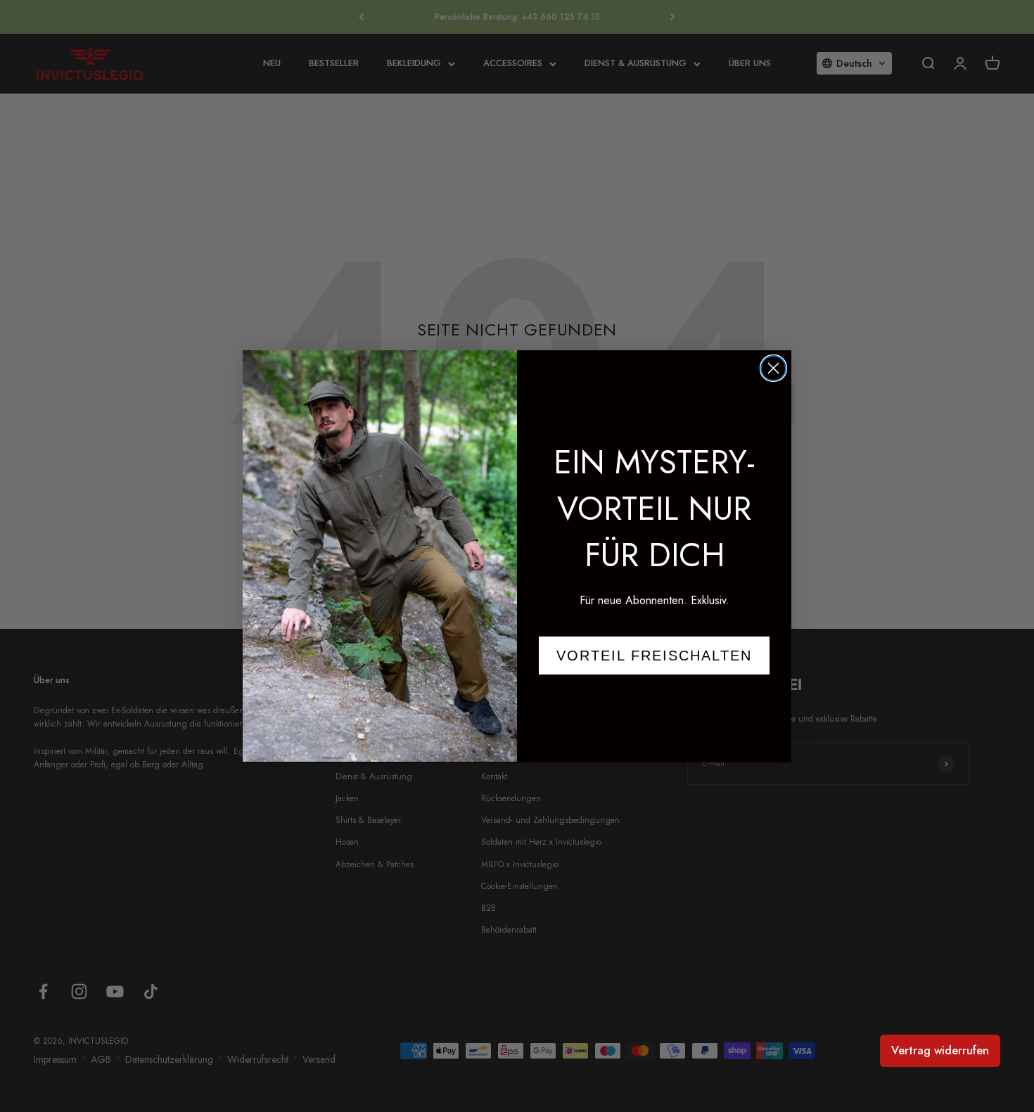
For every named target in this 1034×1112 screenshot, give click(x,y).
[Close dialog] (773, 368)
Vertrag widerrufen (940, 1050)
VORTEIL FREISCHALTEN (654, 655)
